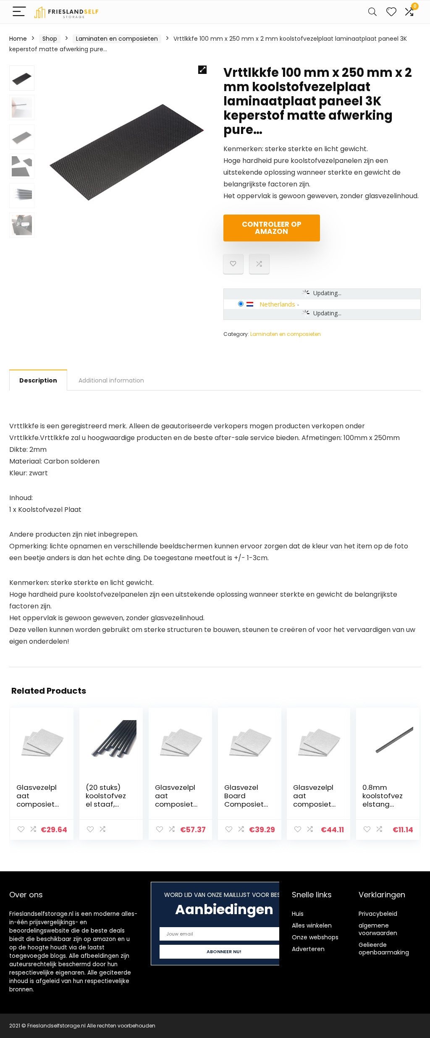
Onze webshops (315, 937)
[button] (202, 70)
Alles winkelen (312, 925)
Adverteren (308, 949)
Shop (49, 38)
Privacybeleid (378, 914)
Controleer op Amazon (272, 227)
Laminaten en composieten (117, 38)
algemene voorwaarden (378, 929)
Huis (298, 914)
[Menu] (19, 12)
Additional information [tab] (111, 380)
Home (18, 38)
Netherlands (277, 304)
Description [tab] (38, 380)
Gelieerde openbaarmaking (384, 949)
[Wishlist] (391, 12)
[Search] (372, 12)
